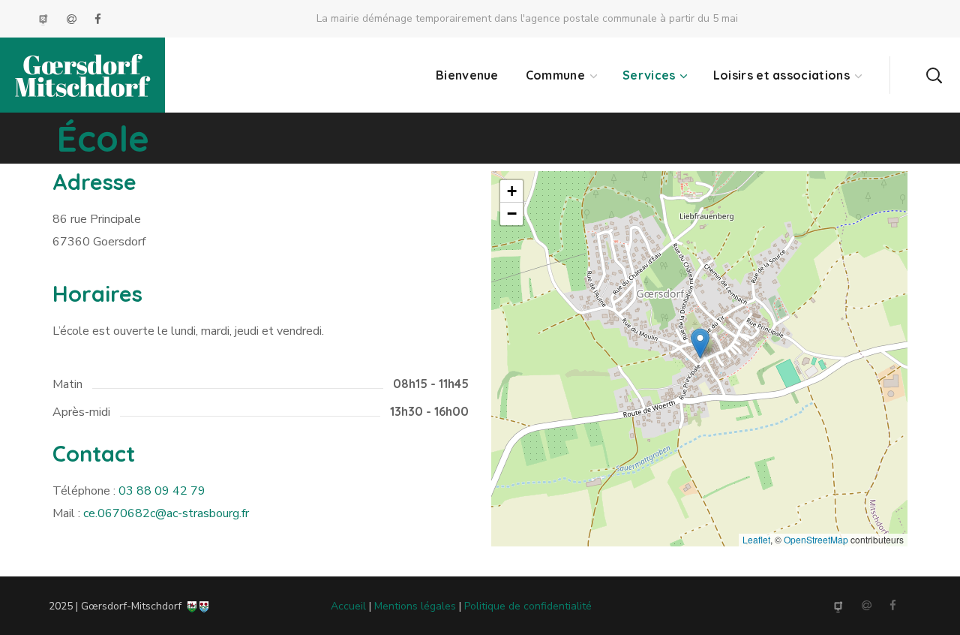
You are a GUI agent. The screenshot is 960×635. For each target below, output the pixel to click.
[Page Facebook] (97, 19)
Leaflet (756, 539)
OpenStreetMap (816, 539)
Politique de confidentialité (528, 606)
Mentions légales (415, 606)
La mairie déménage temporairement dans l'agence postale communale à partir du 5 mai (527, 18)
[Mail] (73, 19)
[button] (933, 75)
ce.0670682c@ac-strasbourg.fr (166, 513)
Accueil (348, 606)
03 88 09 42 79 (162, 491)
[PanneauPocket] (45, 19)
